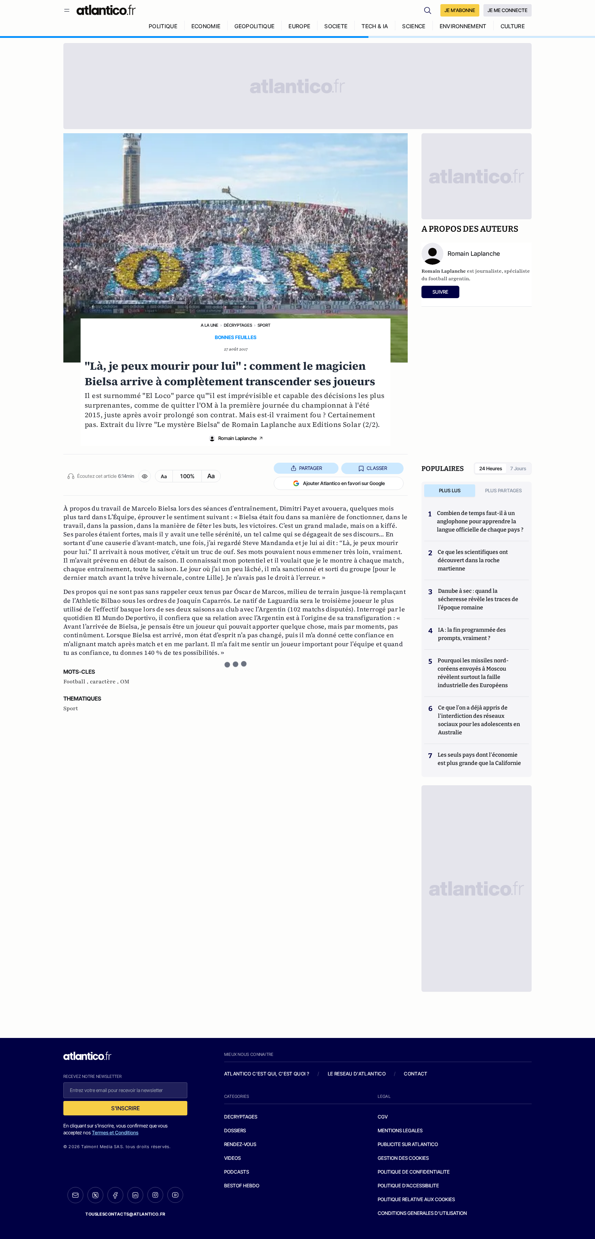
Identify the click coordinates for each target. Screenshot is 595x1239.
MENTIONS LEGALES (400, 1130)
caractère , (105, 681)
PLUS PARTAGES (503, 490)
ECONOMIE (206, 26)
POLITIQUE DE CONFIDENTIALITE (414, 1172)
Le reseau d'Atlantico (357, 1074)
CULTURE (513, 26)
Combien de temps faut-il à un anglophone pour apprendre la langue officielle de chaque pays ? (480, 521)
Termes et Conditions (115, 1132)
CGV (383, 1117)
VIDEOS (232, 1158)
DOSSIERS (235, 1130)
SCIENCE (413, 26)
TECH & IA (375, 26)
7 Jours (518, 468)
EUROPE (299, 26)
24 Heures (490, 468)
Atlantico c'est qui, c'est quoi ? (267, 1074)
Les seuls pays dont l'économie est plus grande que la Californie (479, 759)
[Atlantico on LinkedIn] (135, 1195)
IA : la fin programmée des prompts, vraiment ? (472, 634)
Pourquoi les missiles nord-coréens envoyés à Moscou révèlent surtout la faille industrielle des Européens (473, 673)
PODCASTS (236, 1172)
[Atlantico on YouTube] (175, 1195)
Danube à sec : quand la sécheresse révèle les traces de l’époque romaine (478, 599)
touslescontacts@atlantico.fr (125, 1214)
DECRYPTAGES (240, 1117)
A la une (209, 325)
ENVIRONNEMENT (463, 26)
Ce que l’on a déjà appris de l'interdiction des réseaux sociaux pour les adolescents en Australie (479, 720)
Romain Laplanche (237, 438)
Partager (310, 468)
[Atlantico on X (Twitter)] (95, 1195)
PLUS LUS (450, 490)
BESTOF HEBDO (241, 1185)
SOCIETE (335, 26)
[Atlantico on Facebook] (115, 1195)
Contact (415, 1074)
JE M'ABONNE (460, 10)
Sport (264, 325)
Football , (76, 681)
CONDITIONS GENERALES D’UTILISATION (422, 1213)
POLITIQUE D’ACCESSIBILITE (408, 1185)
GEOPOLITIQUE (254, 26)
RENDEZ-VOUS (240, 1144)
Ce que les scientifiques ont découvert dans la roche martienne (473, 560)
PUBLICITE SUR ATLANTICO (408, 1144)
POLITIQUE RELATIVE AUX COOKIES (416, 1199)
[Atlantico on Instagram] (155, 1195)
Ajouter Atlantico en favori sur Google (344, 483)
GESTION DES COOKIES (403, 1158)
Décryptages (238, 325)
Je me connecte (508, 10)
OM (124, 681)
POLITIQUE (163, 26)
